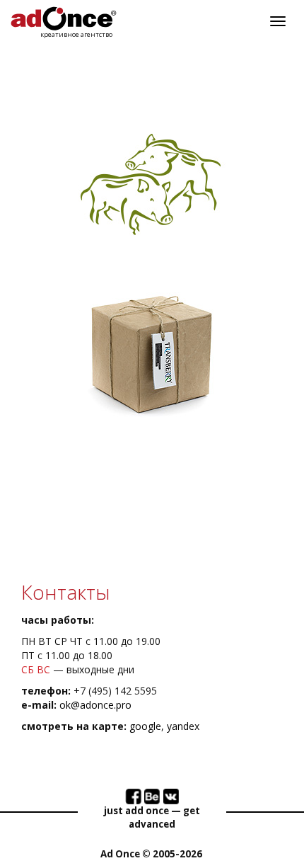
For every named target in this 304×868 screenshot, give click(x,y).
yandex (183, 726)
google (145, 726)
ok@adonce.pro (95, 705)
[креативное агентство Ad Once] (64, 19)
